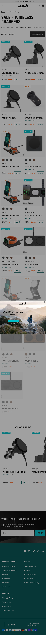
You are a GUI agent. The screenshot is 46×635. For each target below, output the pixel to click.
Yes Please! (13, 321)
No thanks (13, 323)
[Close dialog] (44, 302)
